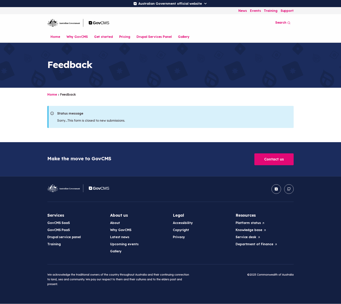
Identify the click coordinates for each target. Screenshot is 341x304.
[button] (274, 159)
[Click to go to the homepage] (79, 23)
